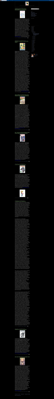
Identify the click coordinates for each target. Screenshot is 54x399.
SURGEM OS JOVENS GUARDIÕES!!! (21, 329)
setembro (33, 42)
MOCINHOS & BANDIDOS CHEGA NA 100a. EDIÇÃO (21, 41)
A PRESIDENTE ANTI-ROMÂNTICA (20, 201)
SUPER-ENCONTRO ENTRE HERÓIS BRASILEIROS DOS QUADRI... (36, 34)
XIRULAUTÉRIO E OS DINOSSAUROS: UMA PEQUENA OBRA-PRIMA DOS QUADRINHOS (22, 95)
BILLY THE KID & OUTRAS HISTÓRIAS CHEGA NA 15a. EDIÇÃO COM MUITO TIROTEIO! (22, 133)
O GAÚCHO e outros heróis (34, 13)
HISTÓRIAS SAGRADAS (33, 15)
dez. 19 (34, 36)
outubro (33, 41)
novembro (33, 40)
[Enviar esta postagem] (29, 161)
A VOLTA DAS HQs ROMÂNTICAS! (20, 164)
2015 (32, 27)
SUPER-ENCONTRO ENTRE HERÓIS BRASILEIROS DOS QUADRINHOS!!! (20, 9)
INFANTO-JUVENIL (33, 14)
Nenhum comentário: (25, 161)
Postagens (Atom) (19, 395)
